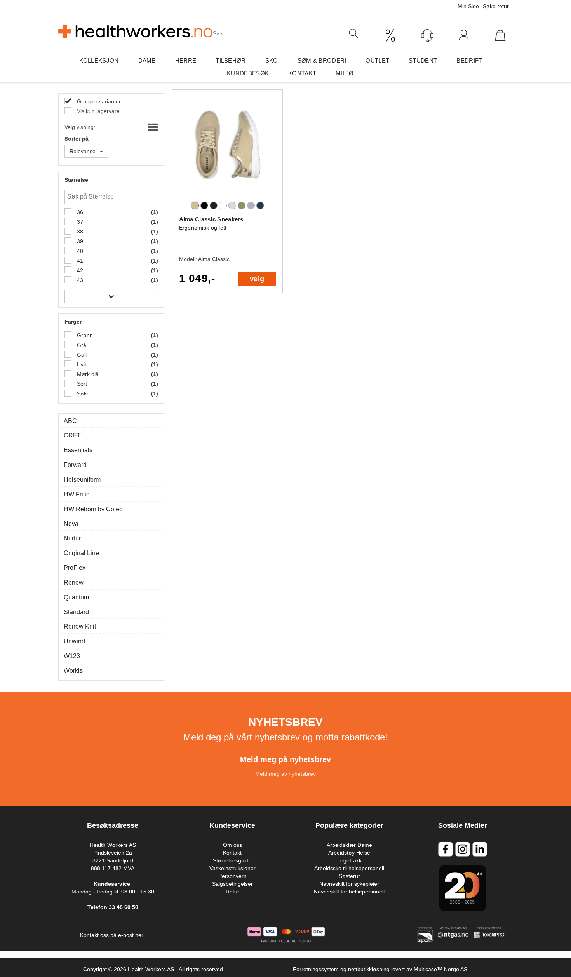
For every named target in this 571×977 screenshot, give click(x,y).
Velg (256, 279)
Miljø (345, 73)
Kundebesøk (248, 73)
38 (79, 231)
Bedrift (469, 60)
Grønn (84, 335)
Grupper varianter (98, 101)
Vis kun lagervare (97, 111)
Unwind (74, 641)
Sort (81, 384)
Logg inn (463, 37)
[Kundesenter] (427, 35)
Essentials (78, 450)
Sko (271, 60)
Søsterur (349, 876)
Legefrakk (349, 860)
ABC (70, 421)
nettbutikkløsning (369, 969)
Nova (71, 524)
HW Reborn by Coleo (93, 509)
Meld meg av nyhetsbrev (285, 774)
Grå (80, 345)
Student (423, 60)
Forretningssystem (316, 969)
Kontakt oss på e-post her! (112, 935)
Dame (147, 60)
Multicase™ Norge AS (440, 969)
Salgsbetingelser (232, 884)
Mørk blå (87, 374)
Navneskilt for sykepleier (349, 884)
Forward (75, 465)
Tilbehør (230, 60)
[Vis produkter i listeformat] (152, 128)
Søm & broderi (322, 60)
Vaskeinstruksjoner (232, 868)
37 (79, 222)
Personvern (232, 876)
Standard (76, 612)
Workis (73, 670)
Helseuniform (82, 479)
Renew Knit (80, 626)
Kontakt (302, 73)
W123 (72, 656)
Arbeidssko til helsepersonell (349, 868)
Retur (232, 891)
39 (79, 241)
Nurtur (72, 538)
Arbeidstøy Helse (349, 853)
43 (79, 280)
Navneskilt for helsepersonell (349, 891)
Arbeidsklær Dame (349, 845)
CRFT (72, 435)
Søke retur (496, 6)
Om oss (232, 845)
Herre (186, 60)
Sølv (81, 393)
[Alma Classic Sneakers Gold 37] (227, 148)
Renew (74, 582)
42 (79, 270)
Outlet (377, 60)
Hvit (80, 364)
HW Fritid (77, 494)
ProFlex (74, 567)
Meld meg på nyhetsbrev (285, 759)
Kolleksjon (99, 60)
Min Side (468, 6)
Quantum (76, 597)
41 (79, 261)
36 (79, 212)
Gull (81, 355)
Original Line (81, 553)
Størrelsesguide (232, 860)
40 (79, 251)
